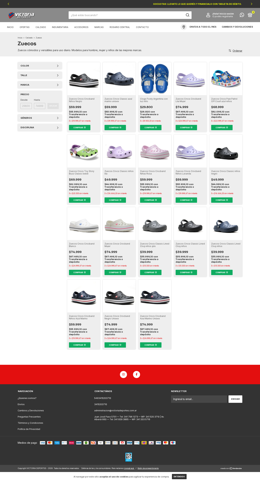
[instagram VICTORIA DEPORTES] (123, 374)
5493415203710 (102, 398)
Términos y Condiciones (30, 423)
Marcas (99, 27)
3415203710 (100, 404)
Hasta (37, 100)
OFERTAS (25, 27)
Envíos (21, 404)
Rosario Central (120, 27)
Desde (24, 100)
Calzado (29, 38)
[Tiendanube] (231, 468)
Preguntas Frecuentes (29, 416)
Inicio (10, 27)
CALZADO (41, 27)
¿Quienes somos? (27, 398)
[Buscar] (187, 15)
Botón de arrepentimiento (148, 468)
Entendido (179, 477)
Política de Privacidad (29, 429)
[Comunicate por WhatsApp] (242, 16)
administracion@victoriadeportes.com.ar (115, 410)
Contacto (142, 27)
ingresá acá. (129, 468)
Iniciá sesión (226, 13)
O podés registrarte (222, 16)
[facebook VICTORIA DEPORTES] (136, 374)
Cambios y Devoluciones (31, 410)
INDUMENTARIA (60, 27)
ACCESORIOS (81, 27)
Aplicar (53, 106)
